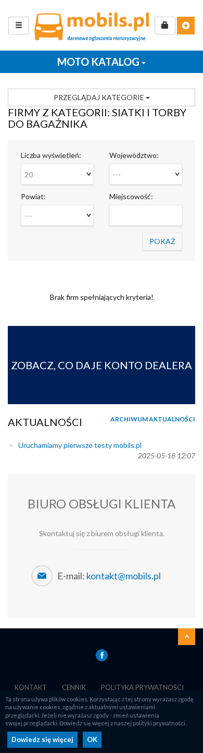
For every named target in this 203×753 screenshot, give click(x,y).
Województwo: (134, 155)
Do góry (187, 636)
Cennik (74, 687)
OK (92, 739)
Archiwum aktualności (152, 419)
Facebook (102, 655)
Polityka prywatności (142, 687)
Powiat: (33, 196)
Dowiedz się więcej (42, 739)
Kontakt (31, 687)
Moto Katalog (99, 61)
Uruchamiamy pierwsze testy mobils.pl (80, 445)
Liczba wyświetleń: (51, 155)
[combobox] (57, 174)
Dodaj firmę (186, 25)
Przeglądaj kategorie (100, 97)
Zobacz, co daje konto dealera (101, 365)
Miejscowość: (131, 196)
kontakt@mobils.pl (123, 575)
